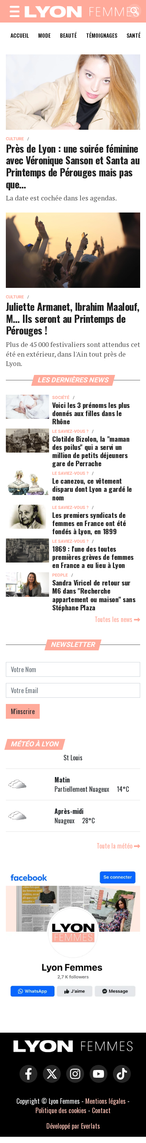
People (60, 575)
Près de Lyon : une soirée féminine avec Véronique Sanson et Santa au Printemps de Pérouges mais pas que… (72, 166)
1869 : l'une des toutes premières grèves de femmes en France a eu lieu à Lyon (93, 557)
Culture (15, 138)
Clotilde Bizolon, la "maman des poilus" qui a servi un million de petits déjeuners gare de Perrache (91, 451)
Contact (101, 1110)
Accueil (20, 35)
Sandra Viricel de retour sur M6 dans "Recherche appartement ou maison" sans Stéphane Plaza (93, 594)
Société (60, 397)
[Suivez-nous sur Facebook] (73, 935)
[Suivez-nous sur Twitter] (50, 1079)
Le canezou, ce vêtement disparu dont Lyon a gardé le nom (92, 489)
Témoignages (101, 35)
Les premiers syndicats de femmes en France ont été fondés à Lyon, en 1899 (89, 523)
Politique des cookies (60, 1110)
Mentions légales (105, 1101)
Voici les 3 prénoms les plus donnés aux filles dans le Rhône (91, 413)
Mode (44, 35)
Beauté (68, 35)
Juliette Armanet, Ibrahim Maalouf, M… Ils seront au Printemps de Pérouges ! (72, 318)
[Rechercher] (132, 11)
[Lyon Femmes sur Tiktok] (120, 1079)
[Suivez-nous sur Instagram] (73, 1079)
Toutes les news (114, 619)
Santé (134, 35)
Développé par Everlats (73, 1126)
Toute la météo (115, 845)
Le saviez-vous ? (70, 431)
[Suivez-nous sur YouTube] (96, 1079)
